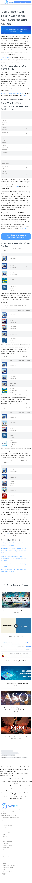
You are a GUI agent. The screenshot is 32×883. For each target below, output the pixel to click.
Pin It (29, 766)
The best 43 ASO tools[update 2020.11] (16, 660)
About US (5, 852)
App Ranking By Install (8, 832)
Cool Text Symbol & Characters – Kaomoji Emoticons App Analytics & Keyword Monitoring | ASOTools (15, 558)
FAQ (4, 834)
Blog (4, 849)
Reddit (7, 766)
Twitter (2, 766)
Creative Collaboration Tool (9, 871)
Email (16, 766)
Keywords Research (7, 825)
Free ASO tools (5, 57)
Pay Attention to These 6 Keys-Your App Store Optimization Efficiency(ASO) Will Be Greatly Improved (16, 709)
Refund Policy (6, 847)
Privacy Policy (6, 843)
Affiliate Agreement (7, 841)
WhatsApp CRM (6, 856)
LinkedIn (25, 766)
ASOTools (4, 60)
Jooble (4, 863)
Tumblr (11, 766)
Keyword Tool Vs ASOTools (16, 636)
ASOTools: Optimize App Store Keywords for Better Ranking (16, 236)
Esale (4, 869)
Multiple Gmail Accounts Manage (10, 865)
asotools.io (23, 228)
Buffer (20, 766)
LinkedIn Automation (7, 859)
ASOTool (23, 95)
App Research (6, 827)
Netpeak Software (7, 861)
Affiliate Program (7, 839)
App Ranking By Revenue (8, 830)
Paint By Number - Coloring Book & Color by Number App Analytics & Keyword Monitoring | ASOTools (14, 551)
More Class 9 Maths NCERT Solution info (12, 93)
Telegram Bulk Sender (8, 867)
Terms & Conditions (7, 845)
